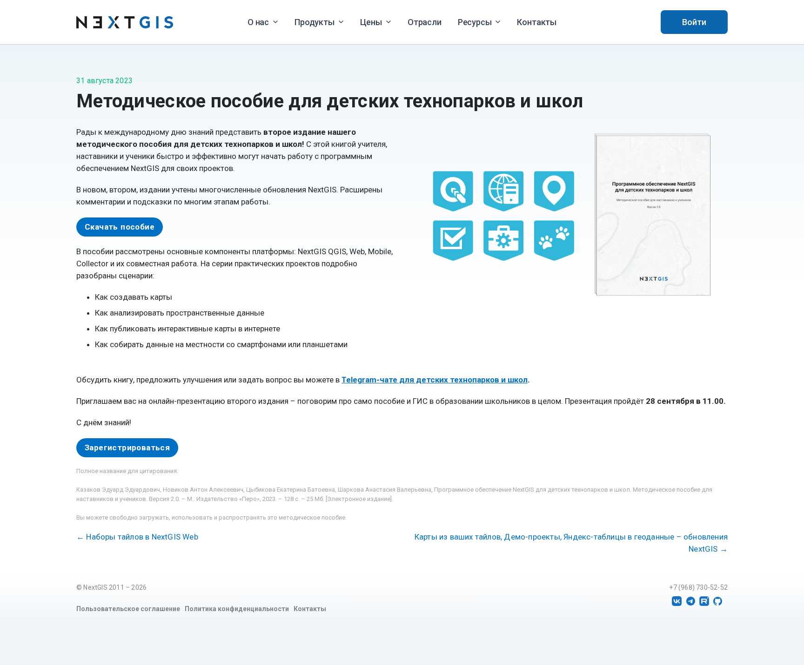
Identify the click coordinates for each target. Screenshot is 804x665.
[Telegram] (690, 601)
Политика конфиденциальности (237, 608)
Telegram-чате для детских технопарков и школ (435, 379)
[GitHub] (717, 601)
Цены (371, 22)
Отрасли (425, 22)
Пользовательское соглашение (128, 608)
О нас (258, 22)
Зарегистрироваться (127, 447)
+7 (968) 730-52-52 (698, 587)
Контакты (536, 22)
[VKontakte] (677, 601)
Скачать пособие (119, 226)
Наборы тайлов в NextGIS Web (137, 536)
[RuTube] (704, 601)
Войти (694, 22)
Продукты (315, 22)
